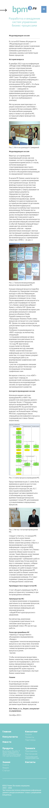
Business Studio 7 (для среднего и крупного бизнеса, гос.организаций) (11, 753)
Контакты (30, 762)
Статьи (6, 770)
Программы (31, 751)
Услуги (28, 734)
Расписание (31, 753)
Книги (5, 764)
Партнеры (30, 739)
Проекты (29, 737)
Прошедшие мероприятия (32, 757)
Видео (5, 767)
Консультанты (10, 736)
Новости (6, 742)
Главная (6, 731)
